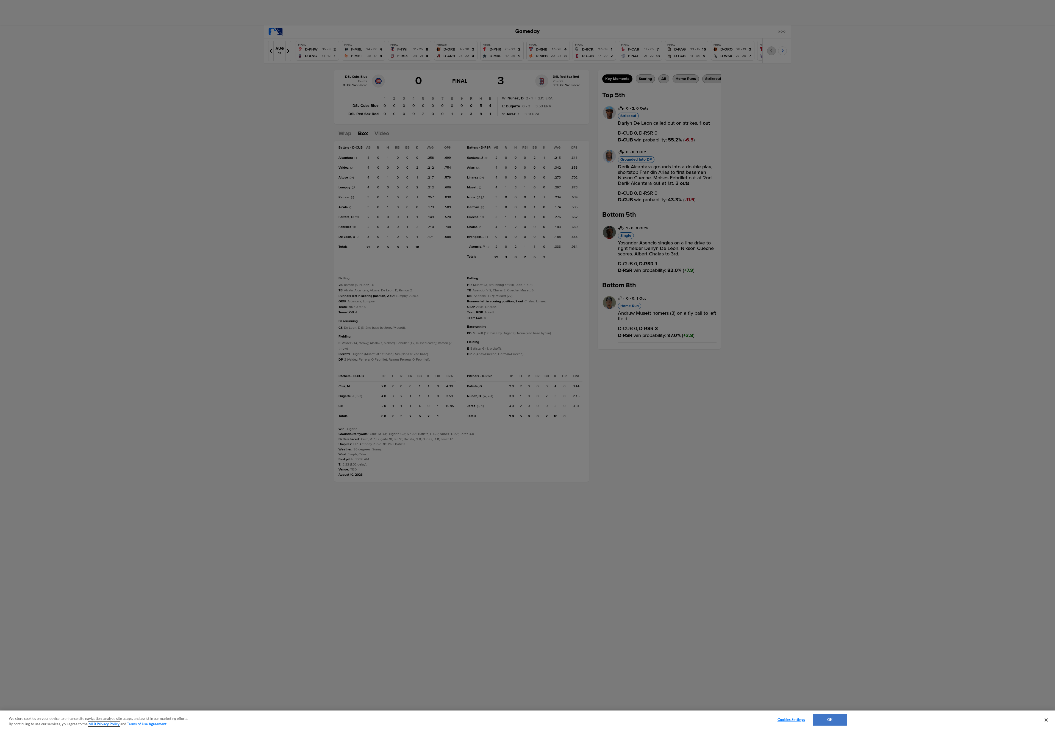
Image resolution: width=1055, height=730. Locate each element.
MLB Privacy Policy (104, 724)
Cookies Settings (791, 719)
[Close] (1046, 720)
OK (829, 719)
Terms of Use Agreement (146, 724)
